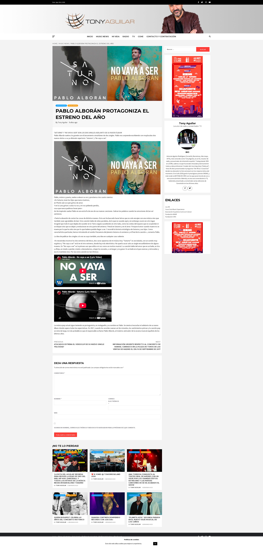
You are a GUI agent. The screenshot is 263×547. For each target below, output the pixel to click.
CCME (140, 36)
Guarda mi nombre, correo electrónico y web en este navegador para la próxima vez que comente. (94, 428)
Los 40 (167, 207)
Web (55, 413)
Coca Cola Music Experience (174, 209)
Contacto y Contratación (161, 36)
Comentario (59, 373)
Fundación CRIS (170, 217)
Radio (126, 36)
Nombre (58, 399)
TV (133, 36)
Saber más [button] (147, 544)
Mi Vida (115, 36)
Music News (102, 36)
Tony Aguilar (63, 122)
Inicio (90, 36)
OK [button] (155, 544)
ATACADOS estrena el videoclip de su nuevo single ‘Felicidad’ (79, 344)
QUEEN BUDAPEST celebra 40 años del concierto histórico (69, 518)
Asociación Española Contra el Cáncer (178, 212)
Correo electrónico (113, 401)
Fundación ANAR (171, 214)
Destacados (61, 105)
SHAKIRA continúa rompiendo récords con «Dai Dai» (105, 518)
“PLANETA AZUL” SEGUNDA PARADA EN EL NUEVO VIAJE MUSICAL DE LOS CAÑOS (144, 519)
